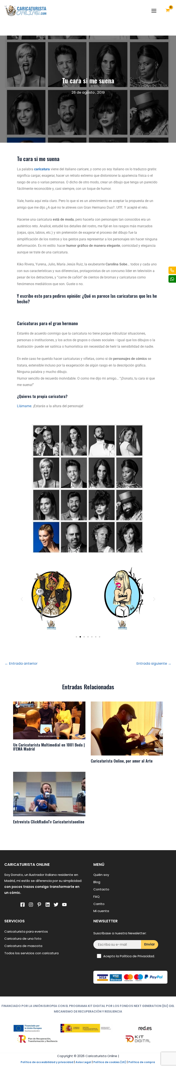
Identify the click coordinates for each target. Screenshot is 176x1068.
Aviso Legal (83, 1062)
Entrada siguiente (154, 663)
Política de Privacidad (137, 956)
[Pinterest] (39, 904)
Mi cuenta (101, 911)
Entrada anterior (21, 663)
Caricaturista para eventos (26, 931)
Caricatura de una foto (22, 938)
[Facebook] (22, 904)
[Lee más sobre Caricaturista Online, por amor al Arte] (127, 728)
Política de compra (141, 1062)
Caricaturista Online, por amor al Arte (122, 761)
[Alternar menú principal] (154, 10)
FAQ (96, 896)
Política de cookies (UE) (109, 1062)
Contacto (101, 889)
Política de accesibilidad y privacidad (47, 1062)
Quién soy (101, 874)
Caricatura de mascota (23, 946)
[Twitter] (56, 904)
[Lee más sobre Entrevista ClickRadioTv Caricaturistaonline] (49, 793)
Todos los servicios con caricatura (31, 953)
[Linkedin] (47, 904)
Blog (96, 882)
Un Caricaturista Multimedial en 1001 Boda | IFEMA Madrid (49, 746)
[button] (21, 598)
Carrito (99, 904)
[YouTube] (64, 904)
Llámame (24, 406)
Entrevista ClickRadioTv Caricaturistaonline (48, 821)
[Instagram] (31, 904)
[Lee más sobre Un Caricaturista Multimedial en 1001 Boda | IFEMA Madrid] (49, 720)
